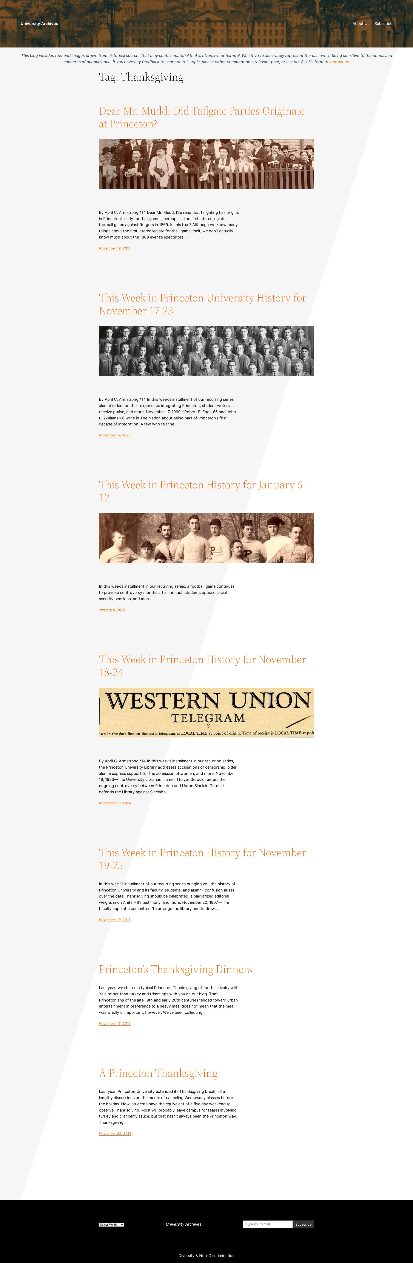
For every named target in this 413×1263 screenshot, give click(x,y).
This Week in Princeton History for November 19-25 (202, 859)
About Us (361, 23)
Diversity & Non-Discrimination (207, 1255)
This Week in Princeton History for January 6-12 (202, 491)
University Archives (39, 23)
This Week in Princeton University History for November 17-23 (202, 304)
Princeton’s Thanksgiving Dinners (175, 969)
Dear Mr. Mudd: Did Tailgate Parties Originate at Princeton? (202, 117)
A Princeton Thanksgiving (158, 1072)
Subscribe (383, 23)
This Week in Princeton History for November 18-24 (202, 666)
